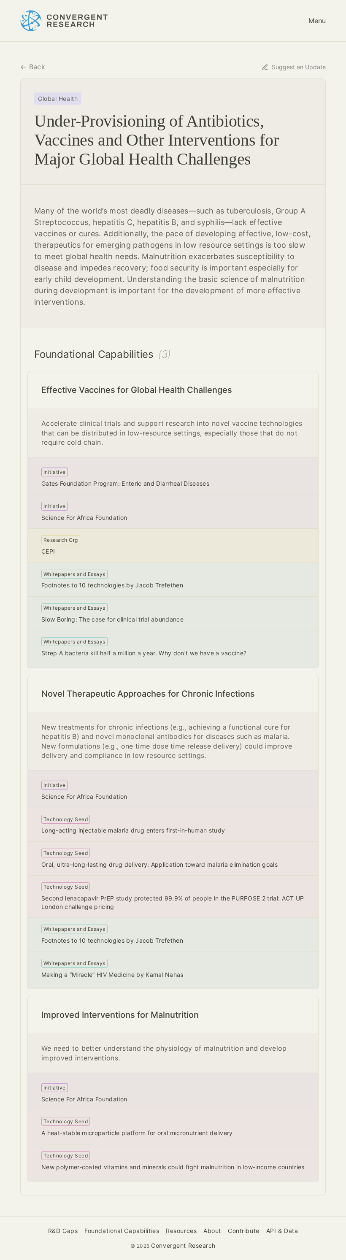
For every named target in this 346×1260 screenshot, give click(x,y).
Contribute (244, 1230)
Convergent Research (183, 1245)
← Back (32, 66)
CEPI (48, 551)
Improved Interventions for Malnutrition (120, 1015)
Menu (317, 20)
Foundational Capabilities (121, 1230)
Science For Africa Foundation (84, 517)
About (212, 1230)
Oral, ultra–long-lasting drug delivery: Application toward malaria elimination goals (159, 864)
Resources (181, 1230)
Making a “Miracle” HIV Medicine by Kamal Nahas (112, 974)
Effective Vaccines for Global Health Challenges (136, 390)
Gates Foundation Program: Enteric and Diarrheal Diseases (125, 483)
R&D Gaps (63, 1230)
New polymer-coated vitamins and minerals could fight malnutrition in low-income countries (172, 1167)
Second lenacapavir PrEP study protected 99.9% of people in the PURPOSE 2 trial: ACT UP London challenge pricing (172, 902)
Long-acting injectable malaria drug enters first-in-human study (133, 830)
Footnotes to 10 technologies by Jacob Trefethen (112, 585)
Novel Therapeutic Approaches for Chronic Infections (148, 694)
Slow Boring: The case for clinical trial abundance (112, 619)
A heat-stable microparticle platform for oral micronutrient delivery (137, 1132)
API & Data (282, 1230)
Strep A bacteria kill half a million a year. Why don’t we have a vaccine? (143, 653)
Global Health (58, 98)
